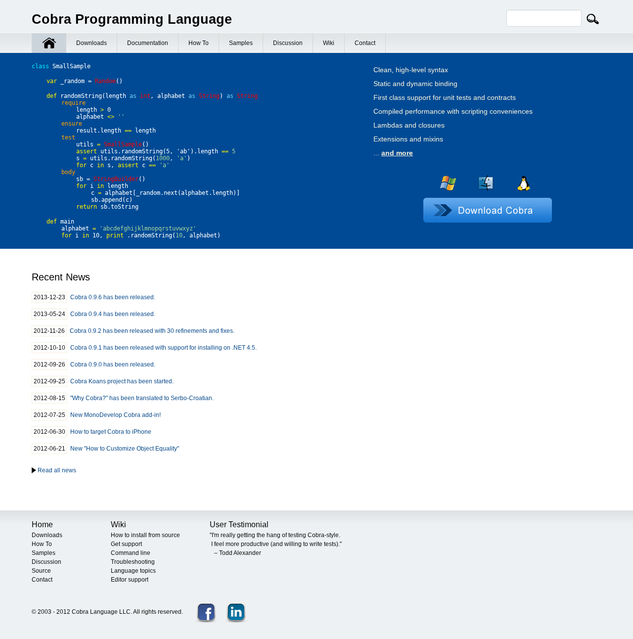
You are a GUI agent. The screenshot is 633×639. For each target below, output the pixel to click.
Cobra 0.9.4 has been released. (112, 314)
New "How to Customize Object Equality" (124, 448)
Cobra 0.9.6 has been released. (112, 297)
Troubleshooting (133, 561)
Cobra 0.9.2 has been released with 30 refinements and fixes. (152, 330)
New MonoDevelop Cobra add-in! (115, 414)
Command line (130, 552)
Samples (241, 43)
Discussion (288, 43)
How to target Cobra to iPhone (110, 431)
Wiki (328, 43)
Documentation (147, 43)
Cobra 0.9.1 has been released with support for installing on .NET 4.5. (163, 347)
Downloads (91, 43)
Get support (126, 544)
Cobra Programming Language (132, 19)
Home (42, 524)
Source (41, 570)
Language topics (133, 570)
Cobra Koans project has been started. (122, 381)
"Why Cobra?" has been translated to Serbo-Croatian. (142, 398)
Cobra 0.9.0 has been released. (112, 364)
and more (397, 153)
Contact (365, 43)
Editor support (129, 579)
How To (198, 43)
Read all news (57, 470)
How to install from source (145, 535)
